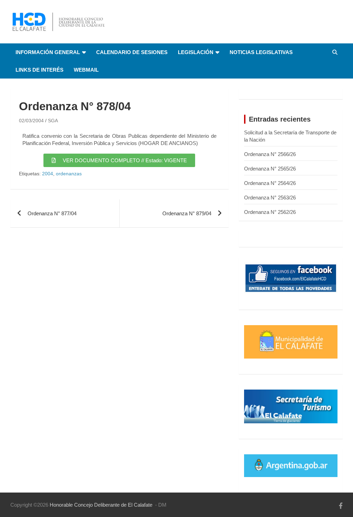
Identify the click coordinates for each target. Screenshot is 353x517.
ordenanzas (69, 173)
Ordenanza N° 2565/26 (270, 169)
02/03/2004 (31, 120)
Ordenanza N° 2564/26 (270, 183)
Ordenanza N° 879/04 (186, 213)
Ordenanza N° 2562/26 (270, 212)
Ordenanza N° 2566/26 (270, 154)
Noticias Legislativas (261, 52)
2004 (47, 173)
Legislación (195, 52)
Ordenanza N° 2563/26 (270, 197)
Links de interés (39, 70)
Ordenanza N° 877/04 (52, 213)
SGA (53, 120)
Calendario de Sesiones (132, 52)
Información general (48, 52)
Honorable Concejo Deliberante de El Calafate (101, 505)
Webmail (86, 70)
